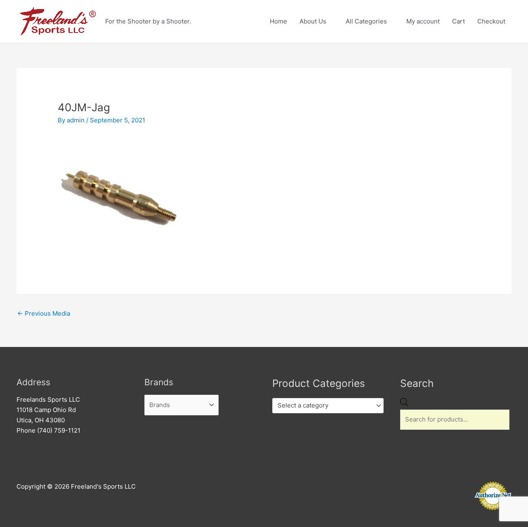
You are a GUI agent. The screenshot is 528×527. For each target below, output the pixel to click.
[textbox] (324, 405)
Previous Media (43, 313)
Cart (458, 21)
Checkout (491, 21)
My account (423, 21)
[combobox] (328, 405)
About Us (312, 21)
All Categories (366, 21)
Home (278, 21)
